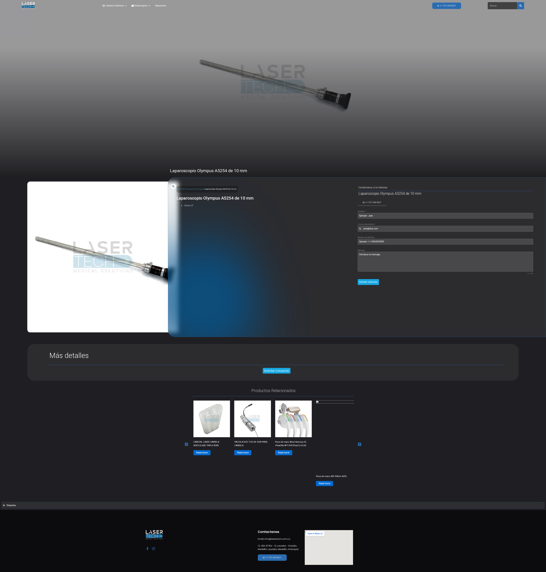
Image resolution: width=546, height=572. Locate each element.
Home (180, 189)
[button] (126, 5)
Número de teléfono (366, 237)
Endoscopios (189, 189)
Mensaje (361, 250)
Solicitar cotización (368, 282)
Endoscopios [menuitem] (141, 5)
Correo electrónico (366, 224)
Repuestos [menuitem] (160, 5)
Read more (202, 452)
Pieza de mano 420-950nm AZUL (290, 476)
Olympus (199, 189)
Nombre (362, 211)
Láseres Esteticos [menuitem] (115, 5)
